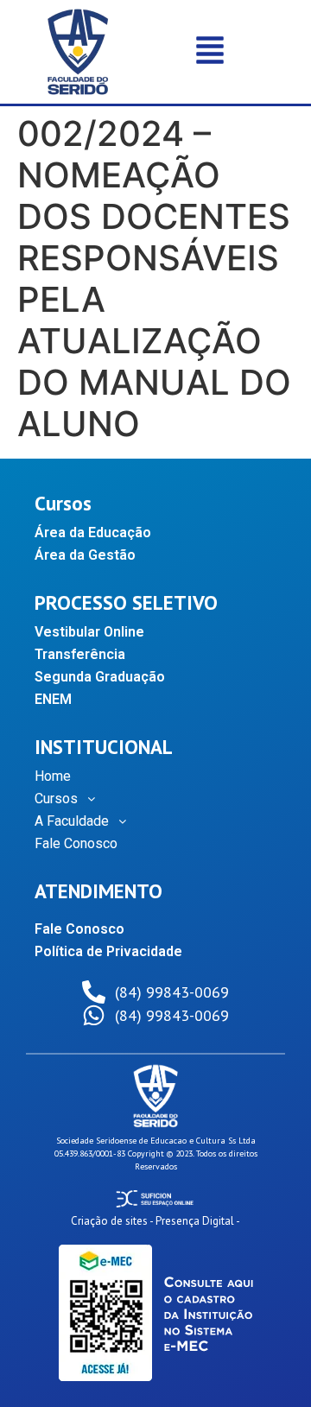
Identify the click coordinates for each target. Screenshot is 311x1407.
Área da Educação (93, 532)
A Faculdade (72, 821)
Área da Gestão (85, 555)
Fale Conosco (76, 843)
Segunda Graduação (100, 677)
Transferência (80, 654)
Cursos (56, 798)
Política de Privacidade (108, 951)
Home (53, 776)
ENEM (53, 699)
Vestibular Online (89, 632)
